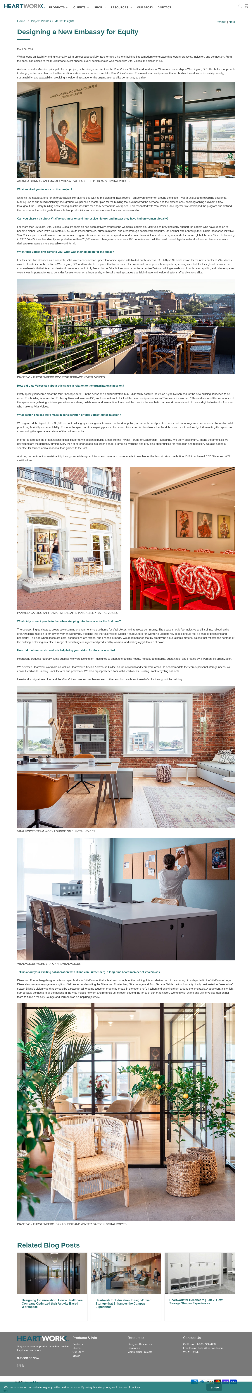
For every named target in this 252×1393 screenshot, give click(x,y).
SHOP (76, 1355)
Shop (98, 7)
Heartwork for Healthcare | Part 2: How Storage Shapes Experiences (195, 1301)
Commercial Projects (140, 1351)
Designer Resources (140, 1344)
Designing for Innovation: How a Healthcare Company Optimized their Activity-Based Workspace (52, 1303)
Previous (220, 21)
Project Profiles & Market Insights (52, 21)
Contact (164, 7)
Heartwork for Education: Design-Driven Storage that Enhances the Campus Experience (123, 1303)
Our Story (145, 7)
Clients (79, 7)
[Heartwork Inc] (24, 6)
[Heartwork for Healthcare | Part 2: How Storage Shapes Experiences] (200, 1273)
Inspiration (134, 1347)
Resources (119, 7)
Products (57, 7)
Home (21, 21)
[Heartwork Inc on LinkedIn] (23, 1366)
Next (232, 21)
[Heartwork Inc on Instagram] (19, 1366)
